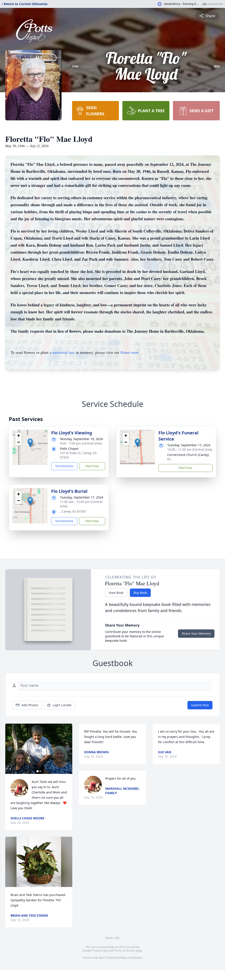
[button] (30, 442)
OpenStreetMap (117, 957)
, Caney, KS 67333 (73, 511)
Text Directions (64, 466)
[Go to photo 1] (37, 771)
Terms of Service (124, 950)
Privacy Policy (100, 950)
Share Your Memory (196, 633)
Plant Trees (92, 466)
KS (169, 459)
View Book (116, 593)
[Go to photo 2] (40, 771)
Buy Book (140, 593)
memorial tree (64, 352)
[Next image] (68, 748)
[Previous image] (9, 748)
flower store (129, 352)
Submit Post (200, 705)
